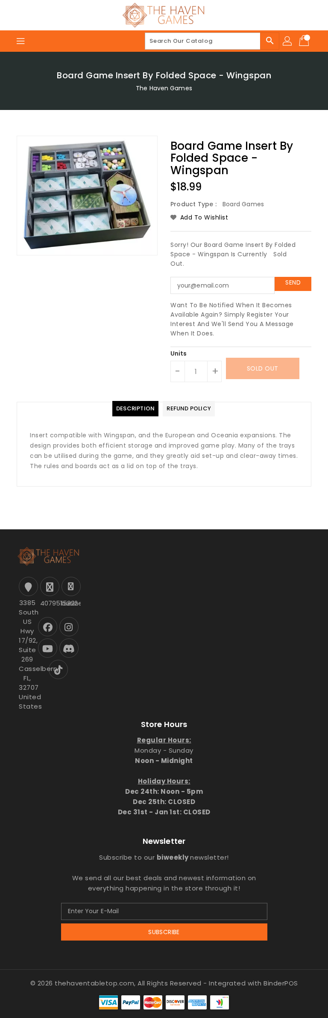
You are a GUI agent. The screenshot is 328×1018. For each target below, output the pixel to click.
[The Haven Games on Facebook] (47, 626)
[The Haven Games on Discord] (69, 648)
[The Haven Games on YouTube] (47, 648)
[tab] (135, 408)
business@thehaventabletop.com (70, 603)
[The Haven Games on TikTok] (58, 669)
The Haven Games (164, 88)
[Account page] (287, 41)
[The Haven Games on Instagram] (69, 626)
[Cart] (304, 41)
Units (178, 353)
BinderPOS (281, 983)
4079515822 (48, 603)
